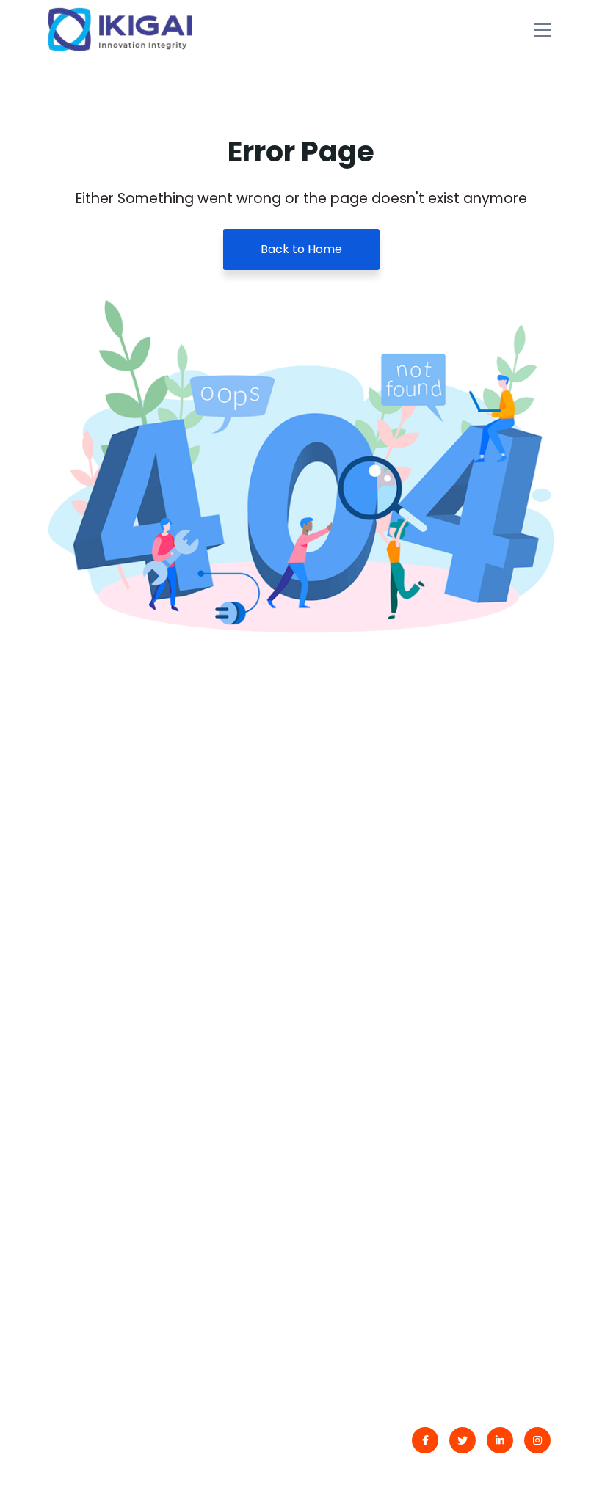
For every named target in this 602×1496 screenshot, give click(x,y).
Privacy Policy (96, 1254)
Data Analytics (363, 1225)
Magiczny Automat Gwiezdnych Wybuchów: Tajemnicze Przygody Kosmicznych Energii (398, 1037)
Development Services (387, 1254)
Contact (80, 1196)
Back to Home (301, 249)
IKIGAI (109, 1442)
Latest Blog (88, 1225)
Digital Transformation (386, 1196)
